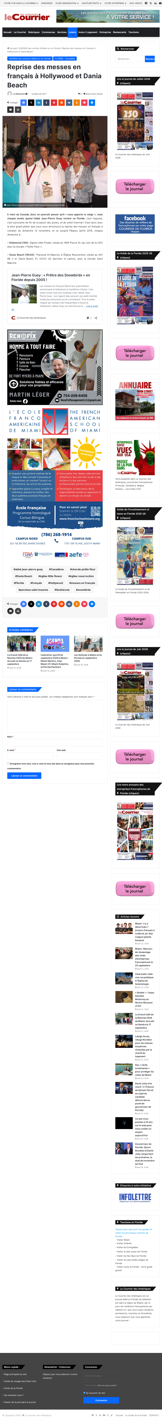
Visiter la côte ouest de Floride (132, 1251)
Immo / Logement (87, 32)
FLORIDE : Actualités (65, 58)
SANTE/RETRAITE (90, 3)
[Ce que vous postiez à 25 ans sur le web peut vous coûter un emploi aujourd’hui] (124, 1123)
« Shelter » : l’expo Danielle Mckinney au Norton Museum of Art (144, 999)
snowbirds (84, 589)
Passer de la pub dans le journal (20, 1402)
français (37, 583)
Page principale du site (15, 1374)
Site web (61, 750)
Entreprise (105, 32)
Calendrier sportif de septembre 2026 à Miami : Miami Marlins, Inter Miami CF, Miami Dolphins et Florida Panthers (55, 661)
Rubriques (34, 32)
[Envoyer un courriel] (26, 94)
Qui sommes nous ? (14, 1395)
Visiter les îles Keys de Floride (131, 1256)
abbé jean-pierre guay (29, 569)
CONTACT (154, 1415)
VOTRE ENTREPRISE (114, 3)
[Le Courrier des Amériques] (27, 17)
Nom (10, 736)
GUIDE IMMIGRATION (66, 3)
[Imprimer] (18, 109)
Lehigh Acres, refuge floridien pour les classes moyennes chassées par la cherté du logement (144, 1046)
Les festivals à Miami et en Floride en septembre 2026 (88, 658)
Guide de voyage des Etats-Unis (20, 1381)
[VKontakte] (69, 102)
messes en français (83, 583)
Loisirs (72, 32)
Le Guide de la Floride (136, 1415)
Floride (20, 583)
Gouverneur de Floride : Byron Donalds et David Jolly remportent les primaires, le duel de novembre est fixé (145, 1154)
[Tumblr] (46, 102)
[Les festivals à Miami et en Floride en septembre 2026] (88, 644)
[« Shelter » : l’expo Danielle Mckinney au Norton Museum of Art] (124, 997)
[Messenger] (92, 102)
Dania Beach (24, 576)
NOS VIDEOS (136, 3)
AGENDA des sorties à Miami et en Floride (39, 48)
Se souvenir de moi (95, 1393)
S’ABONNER (46, 3)
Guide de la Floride (13, 1388)
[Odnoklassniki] (77, 102)
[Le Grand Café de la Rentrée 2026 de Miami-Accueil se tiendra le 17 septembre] (21, 644)
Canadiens (57, 569)
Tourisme (133, 32)
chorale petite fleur (83, 569)
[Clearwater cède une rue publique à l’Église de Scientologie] (124, 978)
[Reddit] (61, 102)
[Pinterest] (54, 102)
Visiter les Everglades (127, 1247)
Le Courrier (20, 32)
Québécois (63, 589)
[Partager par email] (10, 109)
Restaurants (119, 32)
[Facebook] (23, 102)
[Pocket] (84, 102)
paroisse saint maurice (34, 589)
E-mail (11, 750)
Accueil (7, 32)
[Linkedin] (39, 102)
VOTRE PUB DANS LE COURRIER (20, 3)
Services (62, 32)
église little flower (51, 576)
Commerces (48, 32)
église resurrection (82, 576)
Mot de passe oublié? (107, 1385)
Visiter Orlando (124, 1243)
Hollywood (56, 583)
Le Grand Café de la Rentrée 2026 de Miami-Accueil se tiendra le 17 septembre (144, 1021)
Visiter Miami (123, 1240)
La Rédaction (19, 94)
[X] (31, 102)
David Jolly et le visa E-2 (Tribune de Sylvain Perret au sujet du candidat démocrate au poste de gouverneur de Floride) (144, 1096)
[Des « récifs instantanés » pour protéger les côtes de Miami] (124, 1069)
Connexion (101, 1400)
